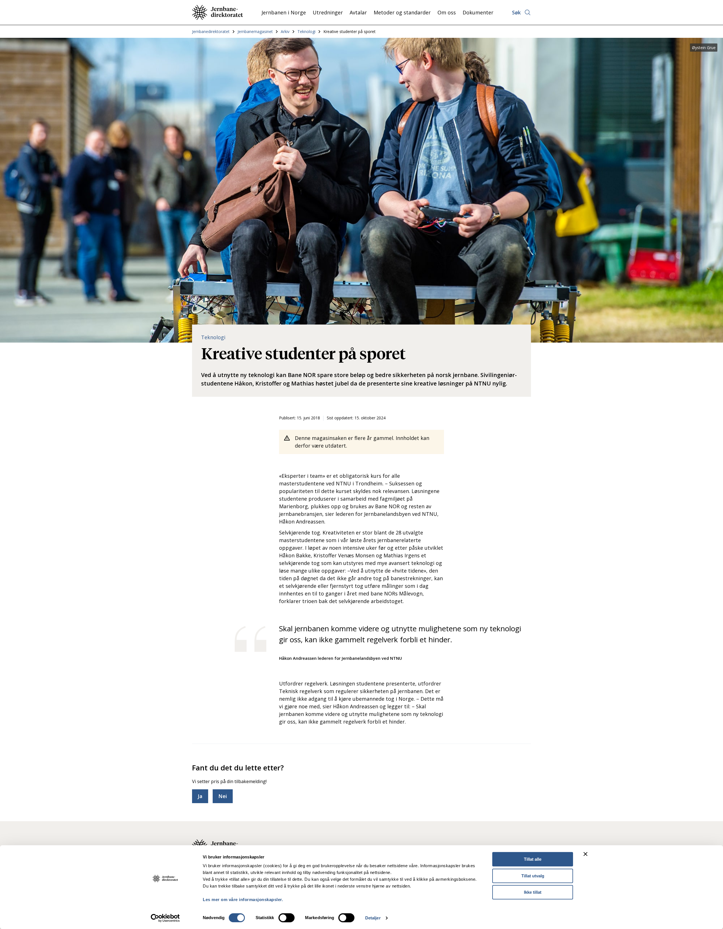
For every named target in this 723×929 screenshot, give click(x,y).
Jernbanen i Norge (284, 12)
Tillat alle (532, 859)
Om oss (446, 12)
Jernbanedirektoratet (211, 31)
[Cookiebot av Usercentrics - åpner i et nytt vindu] (165, 918)
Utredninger (328, 12)
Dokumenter (478, 12)
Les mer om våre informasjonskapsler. (243, 899)
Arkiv (285, 31)
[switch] (286, 917)
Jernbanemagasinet (255, 31)
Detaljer (373, 917)
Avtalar (358, 12)
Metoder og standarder (402, 12)
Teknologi (306, 31)
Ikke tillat (532, 892)
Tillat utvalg (532, 875)
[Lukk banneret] (585, 854)
